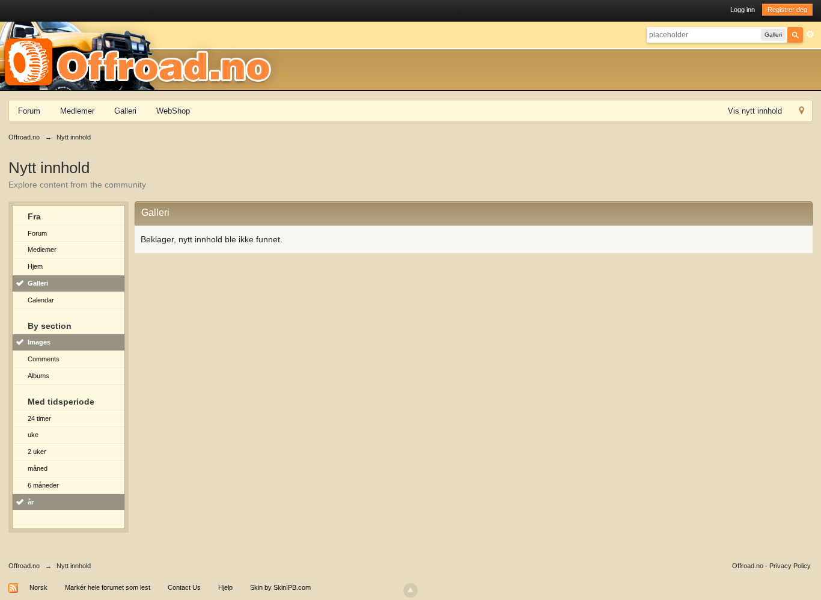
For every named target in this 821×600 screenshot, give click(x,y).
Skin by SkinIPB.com (280, 587)
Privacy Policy (790, 565)
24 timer (39, 418)
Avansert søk (810, 34)
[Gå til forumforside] (142, 55)
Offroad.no (24, 565)
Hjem (35, 266)
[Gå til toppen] (410, 590)
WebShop (173, 110)
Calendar (41, 300)
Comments (44, 359)
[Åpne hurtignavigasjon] (801, 112)
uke (33, 434)
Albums (38, 375)
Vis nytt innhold (755, 110)
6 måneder (43, 485)
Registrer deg (787, 9)
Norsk (38, 587)
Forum (29, 110)
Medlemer (77, 110)
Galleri (125, 110)
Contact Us (184, 587)
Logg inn (742, 9)
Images (39, 342)
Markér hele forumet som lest (107, 587)
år (31, 502)
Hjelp (225, 587)
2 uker (37, 451)
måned (37, 468)
